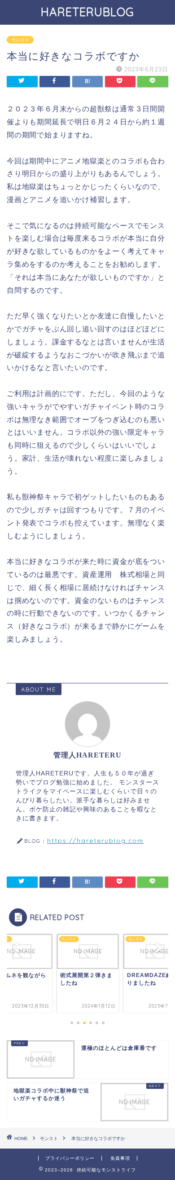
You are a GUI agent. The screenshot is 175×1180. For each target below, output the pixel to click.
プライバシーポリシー (70, 1158)
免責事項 (120, 1158)
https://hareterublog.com (95, 840)
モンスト (20, 39)
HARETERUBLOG (93, 11)
